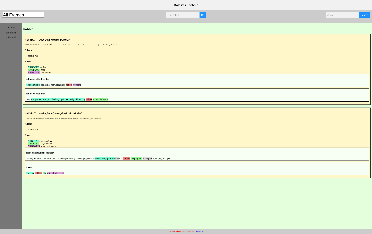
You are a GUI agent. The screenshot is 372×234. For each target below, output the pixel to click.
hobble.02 (11, 37)
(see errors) (199, 231)
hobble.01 (11, 32)
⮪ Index (11, 26)
